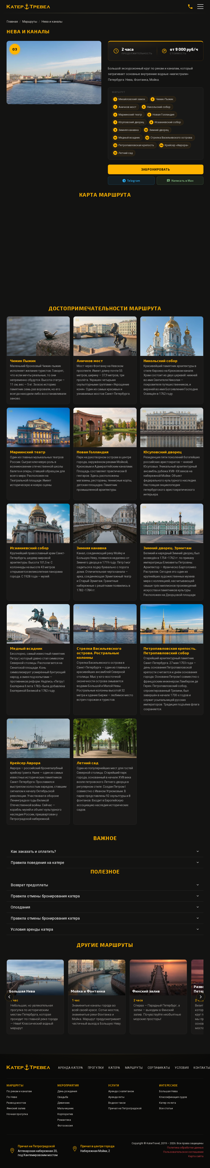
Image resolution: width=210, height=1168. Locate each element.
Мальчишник (65, 1108)
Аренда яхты (116, 1097)
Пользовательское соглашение (183, 1151)
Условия (182, 1067)
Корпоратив (65, 1114)
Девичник (63, 1102)
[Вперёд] (200, 997)
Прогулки (96, 1067)
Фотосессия (65, 1125)
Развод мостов (16, 1102)
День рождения (67, 1091)
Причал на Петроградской (125, 1108)
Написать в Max (182, 180)
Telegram (133, 180)
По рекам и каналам (19, 1091)
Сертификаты (159, 1067)
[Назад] (9, 997)
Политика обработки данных (185, 1147)
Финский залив (16, 1108)
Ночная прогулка (17, 1114)
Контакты (202, 1067)
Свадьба (62, 1097)
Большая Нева (168, 1091)
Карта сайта (195, 1156)
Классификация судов (173, 1097)
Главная (12, 21)
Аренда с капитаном (121, 1091)
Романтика (64, 1119)
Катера (114, 1067)
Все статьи (166, 1108)
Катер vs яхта (167, 1102)
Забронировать (155, 169)
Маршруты (29, 21)
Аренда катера (70, 1067)
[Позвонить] (190, 6)
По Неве (12, 1097)
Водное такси (117, 1102)
